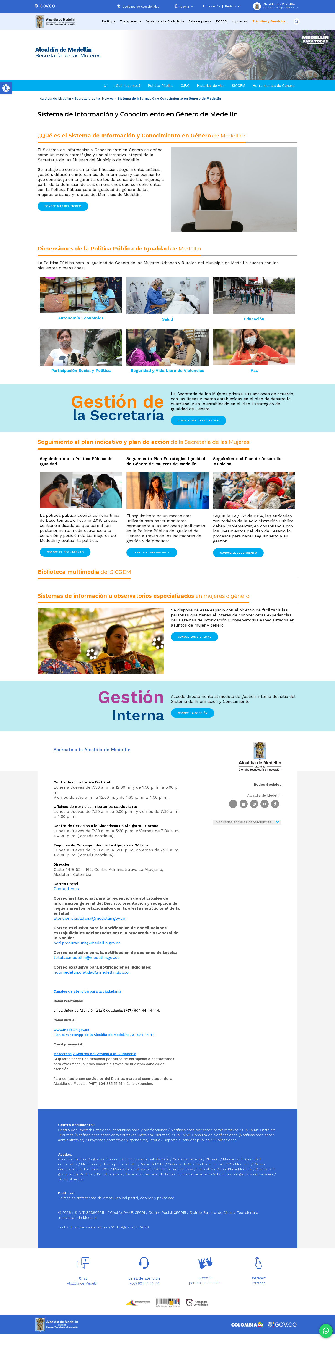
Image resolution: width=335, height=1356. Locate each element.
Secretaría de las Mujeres (94, 98)
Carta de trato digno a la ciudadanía (241, 1174)
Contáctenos (66, 888)
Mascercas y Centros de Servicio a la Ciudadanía (95, 1054)
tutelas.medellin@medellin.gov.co (87, 957)
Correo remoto (71, 1159)
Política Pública (160, 86)
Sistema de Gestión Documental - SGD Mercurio (209, 1164)
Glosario (213, 1159)
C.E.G (185, 86)
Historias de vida (211, 86)
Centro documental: (75, 1130)
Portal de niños (110, 1174)
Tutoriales (205, 1169)
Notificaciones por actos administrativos (205, 1130)
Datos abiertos (70, 1179)
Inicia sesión (211, 6)
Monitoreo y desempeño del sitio (109, 1164)
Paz (254, 370)
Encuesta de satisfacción (148, 1159)
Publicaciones (224, 1140)
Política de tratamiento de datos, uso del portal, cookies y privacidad (116, 1198)
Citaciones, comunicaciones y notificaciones (130, 1130)
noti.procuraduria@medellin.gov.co (87, 942)
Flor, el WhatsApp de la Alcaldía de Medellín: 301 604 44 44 (104, 1035)
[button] (63, 206)
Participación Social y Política (81, 370)
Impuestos (240, 21)
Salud (167, 319)
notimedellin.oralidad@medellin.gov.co (91, 972)
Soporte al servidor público (187, 1140)
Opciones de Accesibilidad (140, 6)
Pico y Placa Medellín (234, 1169)
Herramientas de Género (273, 86)
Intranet (258, 1283)
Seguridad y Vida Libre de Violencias (167, 370)
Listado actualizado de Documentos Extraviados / (168, 1174)
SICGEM (238, 86)
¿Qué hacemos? (127, 86)
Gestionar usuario (188, 1159)
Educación (254, 318)
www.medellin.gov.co (71, 1030)
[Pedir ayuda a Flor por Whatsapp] (326, 1331)
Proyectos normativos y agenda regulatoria (124, 1140)
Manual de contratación (133, 1169)
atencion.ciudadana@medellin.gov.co (89, 918)
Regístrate (232, 6)
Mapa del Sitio (153, 1164)
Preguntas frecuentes (106, 1159)
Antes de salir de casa (175, 1169)
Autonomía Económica (80, 318)
